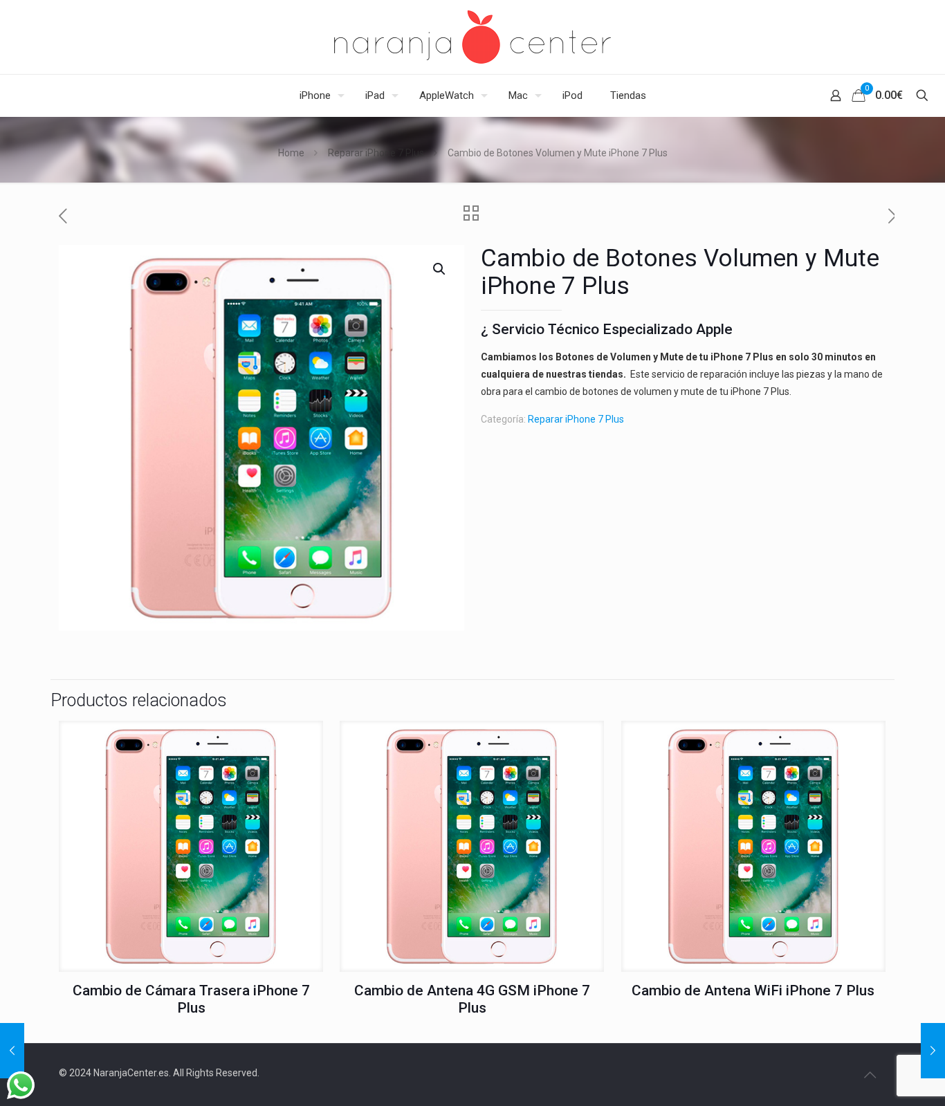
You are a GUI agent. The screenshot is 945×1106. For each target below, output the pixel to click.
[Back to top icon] (869, 1074)
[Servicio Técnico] (472, 37)
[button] (440, 269)
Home (291, 152)
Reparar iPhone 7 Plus (376, 152)
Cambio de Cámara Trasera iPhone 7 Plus (191, 999)
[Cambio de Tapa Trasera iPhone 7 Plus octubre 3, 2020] (12, 1050)
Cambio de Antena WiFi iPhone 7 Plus (753, 990)
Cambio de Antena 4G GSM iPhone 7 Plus (472, 999)
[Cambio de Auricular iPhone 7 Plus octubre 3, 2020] (933, 1050)
